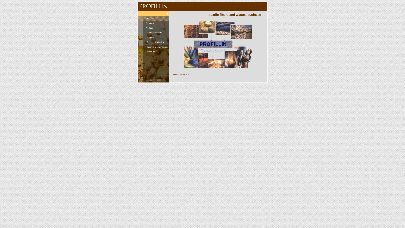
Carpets (150, 37)
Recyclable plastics (155, 42)
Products (149, 28)
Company (150, 23)
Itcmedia (149, 80)
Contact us (150, 52)
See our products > (180, 74)
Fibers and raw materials (157, 47)
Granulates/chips (154, 33)
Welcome (150, 18)
